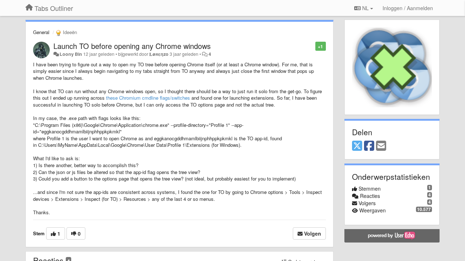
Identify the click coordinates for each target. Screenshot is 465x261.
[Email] (381, 146)
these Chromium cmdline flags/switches (148, 97)
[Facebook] (369, 146)
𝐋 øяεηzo (159, 54)
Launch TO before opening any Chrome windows (132, 46)
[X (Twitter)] (357, 146)
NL (365, 8)
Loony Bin (71, 54)
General (41, 32)
